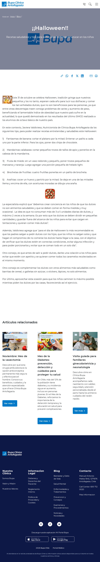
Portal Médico (58, 548)
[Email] (91, 76)
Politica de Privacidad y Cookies (33, 500)
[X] (77, 76)
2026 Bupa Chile (42, 548)
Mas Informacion (87, 494)
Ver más (8, 403)
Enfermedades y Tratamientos (47, 336)
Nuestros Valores (10, 488)
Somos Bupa (8, 478)
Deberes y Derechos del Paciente (34, 481)
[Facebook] (72, 76)
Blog (19, 16)
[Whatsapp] (67, 76)
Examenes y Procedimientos (11, 336)
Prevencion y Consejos (60, 498)
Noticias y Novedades (59, 514)
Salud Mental (60, 484)
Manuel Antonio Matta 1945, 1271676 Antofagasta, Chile (88, 479)
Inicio (12, 16)
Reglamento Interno (34, 490)
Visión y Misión (8, 483)
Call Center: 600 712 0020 (88, 488)
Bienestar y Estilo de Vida (61, 477)
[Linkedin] (82, 76)
